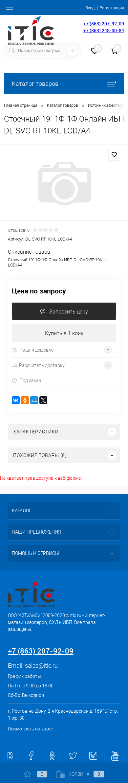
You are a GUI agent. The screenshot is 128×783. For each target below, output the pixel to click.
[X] (43, 400)
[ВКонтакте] (16, 400)
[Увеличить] (64, 184)
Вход (90, 7)
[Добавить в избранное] (114, 155)
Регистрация (111, 7)
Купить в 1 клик (64, 333)
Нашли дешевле (36, 350)
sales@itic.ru (41, 665)
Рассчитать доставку (42, 365)
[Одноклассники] (25, 400)
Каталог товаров (35, 83)
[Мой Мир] (34, 400)
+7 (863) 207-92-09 (103, 23)
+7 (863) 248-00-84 (103, 30)
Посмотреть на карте (30, 728)
